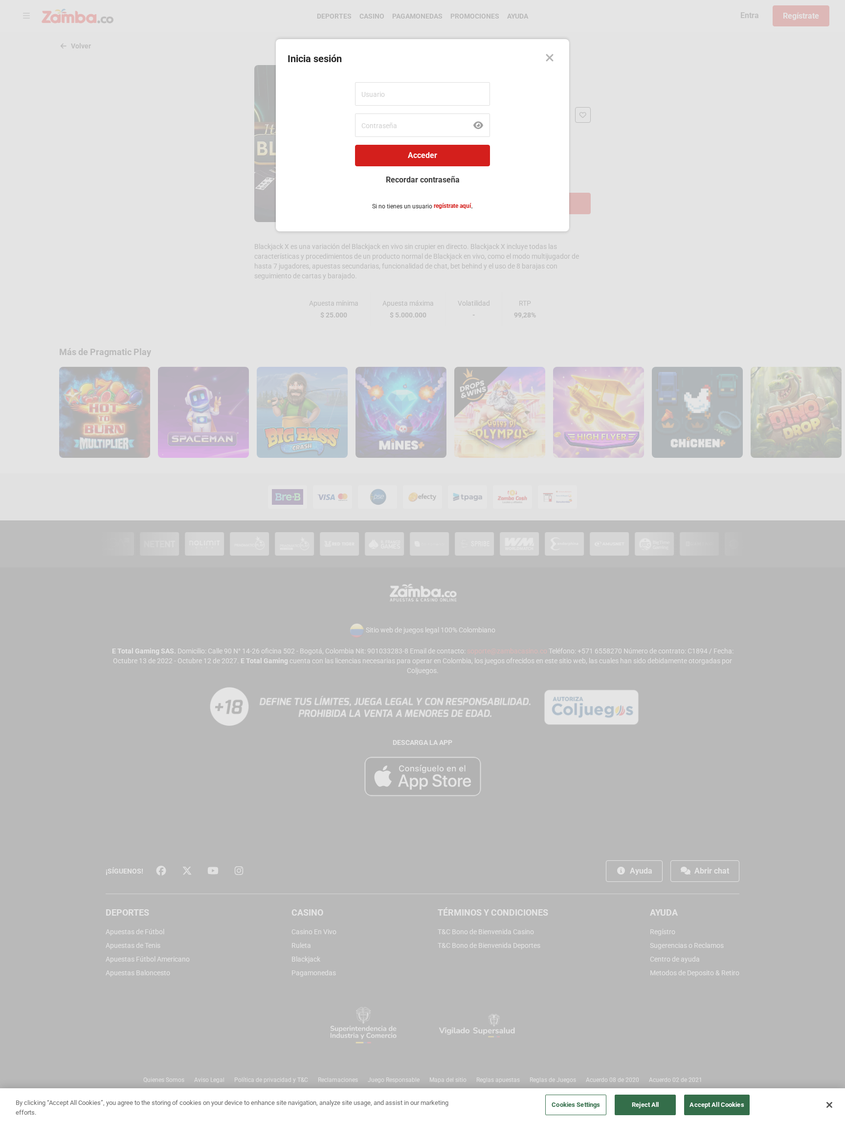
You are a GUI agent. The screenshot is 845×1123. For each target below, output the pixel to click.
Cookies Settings (576, 1104)
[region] (422, 1105)
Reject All (645, 1104)
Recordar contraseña (423, 179)
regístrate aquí (452, 205)
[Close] (829, 1105)
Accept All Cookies (716, 1104)
